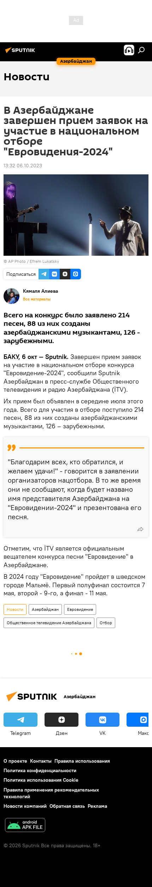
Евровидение (80, 609)
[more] (140, 529)
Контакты (41, 761)
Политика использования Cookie (41, 780)
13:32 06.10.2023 (23, 165)
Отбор (106, 622)
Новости (15, 609)
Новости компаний (25, 806)
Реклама (97, 806)
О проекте (15, 761)
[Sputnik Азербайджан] (21, 53)
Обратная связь (67, 806)
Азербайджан (45, 609)
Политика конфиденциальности (40, 770)
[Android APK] (25, 826)
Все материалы (37, 299)
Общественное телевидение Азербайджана (49, 622)
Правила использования (82, 761)
